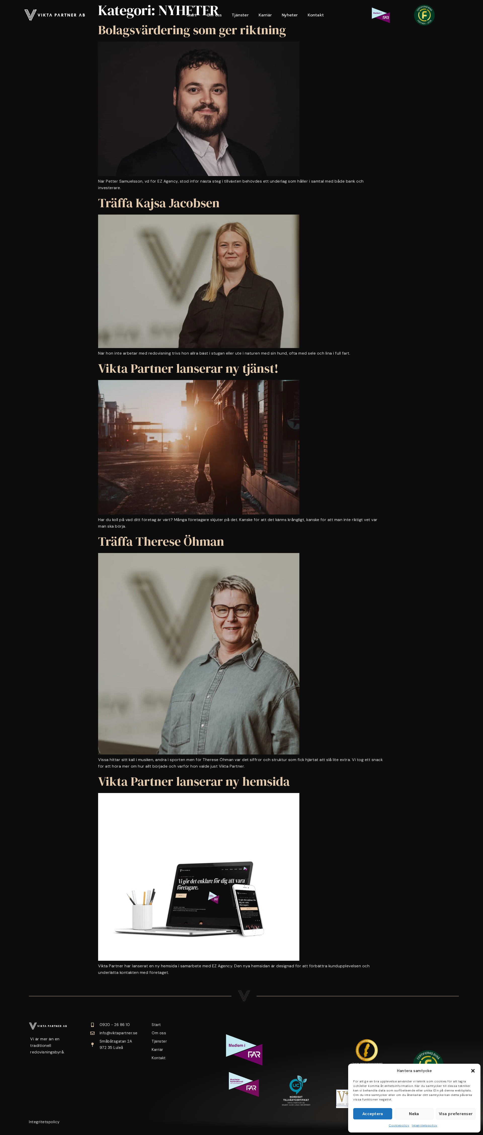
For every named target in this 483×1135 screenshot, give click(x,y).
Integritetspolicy (424, 1125)
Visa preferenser (456, 1114)
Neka (414, 1114)
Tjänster (240, 15)
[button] (472, 1070)
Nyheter (290, 15)
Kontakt (316, 15)
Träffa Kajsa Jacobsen (159, 203)
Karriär (265, 15)
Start (192, 15)
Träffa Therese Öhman (161, 541)
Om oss (214, 15)
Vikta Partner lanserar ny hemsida (194, 781)
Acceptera (372, 1114)
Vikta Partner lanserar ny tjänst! (188, 368)
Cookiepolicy (399, 1125)
